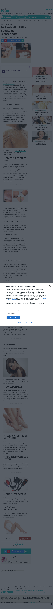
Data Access (26, 322)
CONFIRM (13, 317)
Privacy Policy (34, 322)
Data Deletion (19, 322)
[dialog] (26, 304)
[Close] (50, 286)
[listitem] (26, 310)
